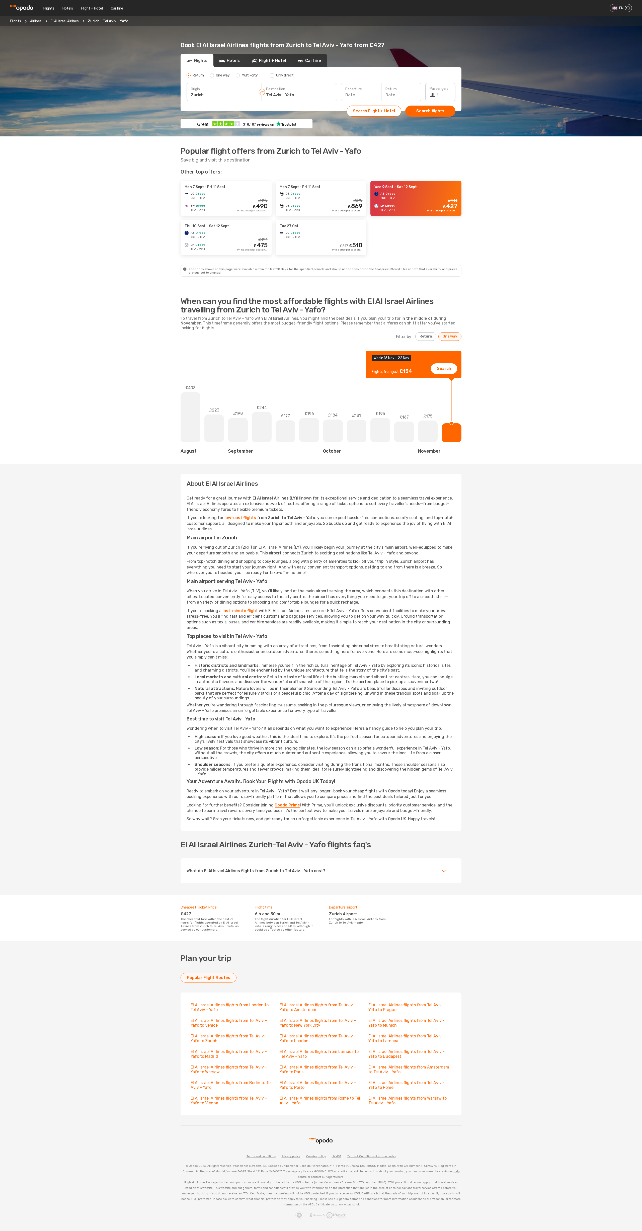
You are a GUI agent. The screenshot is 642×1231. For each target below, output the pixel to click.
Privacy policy (291, 1156)
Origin (195, 89)
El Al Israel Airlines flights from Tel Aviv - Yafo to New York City (318, 1023)
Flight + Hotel (92, 8)
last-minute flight (240, 610)
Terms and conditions (261, 1156)
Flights (48, 8)
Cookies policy (316, 1156)
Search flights (430, 111)
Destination (275, 89)
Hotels (67, 8)
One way (450, 336)
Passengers (439, 89)
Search (444, 368)
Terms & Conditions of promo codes (371, 1156)
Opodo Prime (287, 805)
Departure (353, 89)
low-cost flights (240, 517)
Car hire (117, 8)
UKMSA (336, 1156)
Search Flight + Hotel (374, 111)
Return (391, 89)
